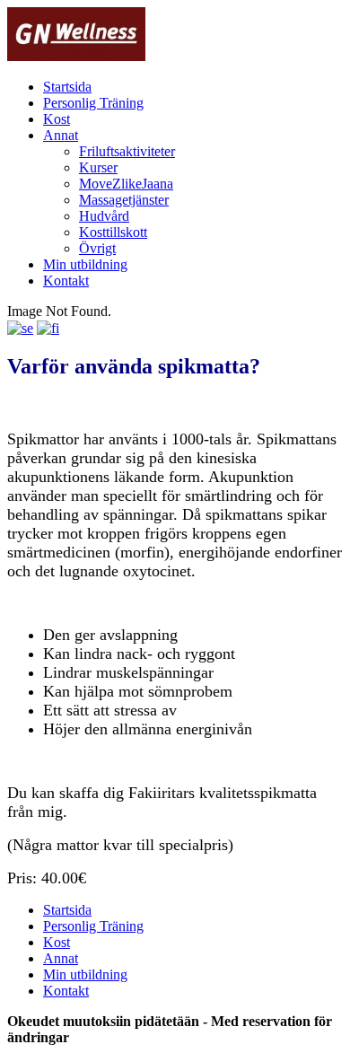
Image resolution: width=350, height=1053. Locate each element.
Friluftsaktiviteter (127, 151)
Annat (60, 135)
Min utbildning (85, 264)
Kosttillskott (113, 232)
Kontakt (66, 280)
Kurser (98, 167)
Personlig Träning (93, 102)
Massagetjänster (124, 199)
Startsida (67, 86)
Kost (56, 119)
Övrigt (97, 248)
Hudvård (104, 216)
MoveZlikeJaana (126, 183)
